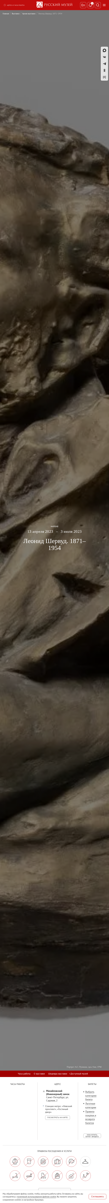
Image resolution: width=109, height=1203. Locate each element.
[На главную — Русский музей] (54, 5)
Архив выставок (28, 13)
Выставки (16, 13)
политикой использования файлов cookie (36, 1196)
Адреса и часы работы (15, 5)
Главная (6, 13)
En (83, 5)
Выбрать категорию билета (91, 1095)
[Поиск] (98, 5)
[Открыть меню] (104, 5)
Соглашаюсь (97, 1196)
